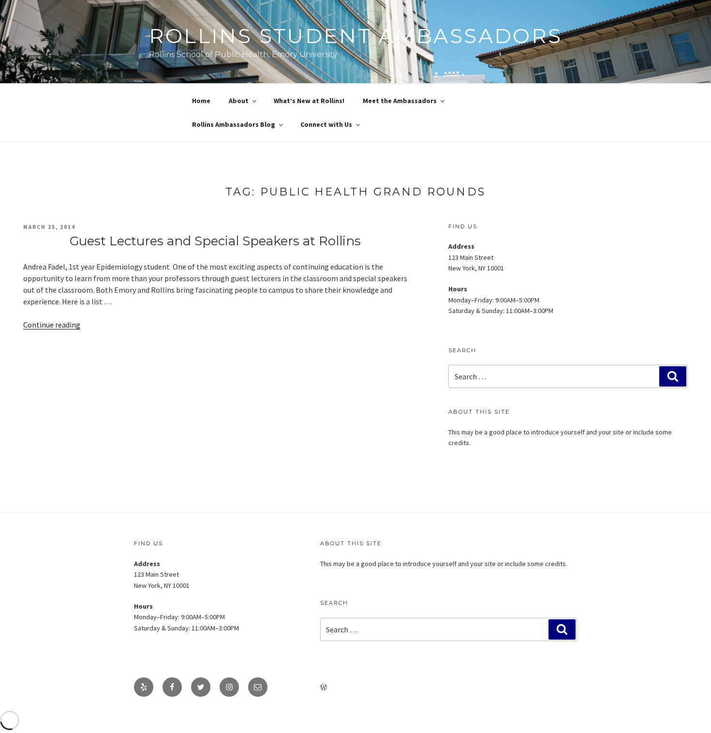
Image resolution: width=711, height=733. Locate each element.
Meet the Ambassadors (400, 100)
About (239, 100)
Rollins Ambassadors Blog (233, 124)
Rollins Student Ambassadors (356, 35)
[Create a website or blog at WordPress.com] (323, 687)
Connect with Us (326, 124)
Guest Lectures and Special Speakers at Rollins (215, 241)
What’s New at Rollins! (309, 100)
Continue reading (51, 324)
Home (201, 100)
